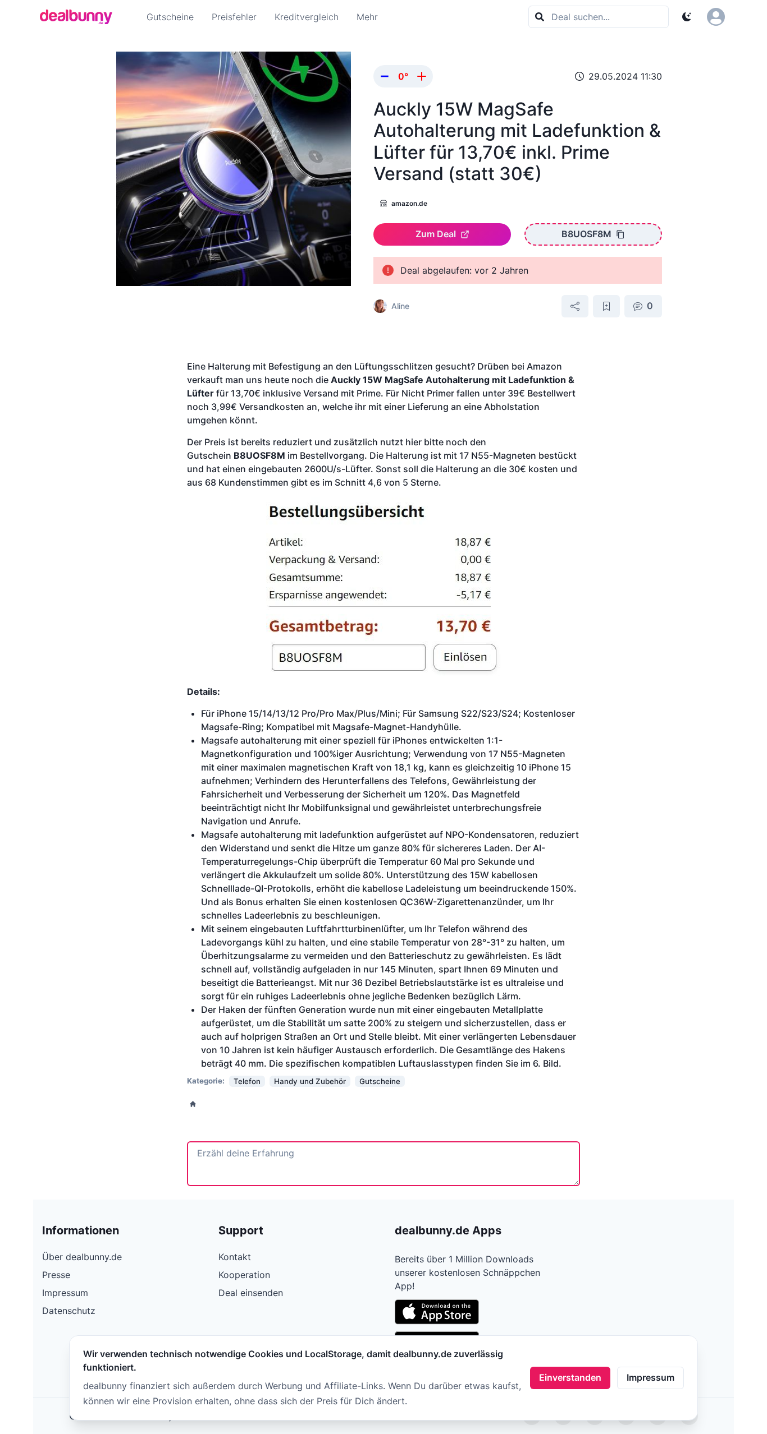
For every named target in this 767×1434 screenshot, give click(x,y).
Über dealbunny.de (82, 1256)
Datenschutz (68, 1310)
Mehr (367, 16)
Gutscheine (170, 16)
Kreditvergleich (307, 16)
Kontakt (234, 1256)
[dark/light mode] (686, 17)
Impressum (650, 1377)
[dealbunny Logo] (80, 17)
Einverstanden (570, 1377)
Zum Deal (436, 233)
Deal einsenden (250, 1292)
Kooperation (244, 1274)
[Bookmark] (606, 306)
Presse (56, 1274)
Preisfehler (234, 16)
